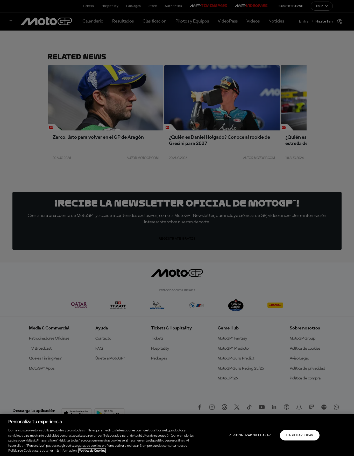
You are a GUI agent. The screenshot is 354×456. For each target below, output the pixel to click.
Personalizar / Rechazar (250, 435)
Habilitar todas (299, 435)
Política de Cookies (92, 450)
